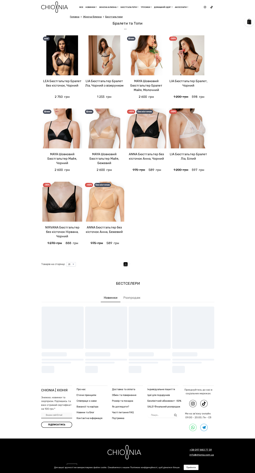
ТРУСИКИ (145, 7)
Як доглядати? (120, 406)
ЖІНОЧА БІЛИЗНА (108, 7)
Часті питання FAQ (123, 412)
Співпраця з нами (87, 400)
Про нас (81, 389)
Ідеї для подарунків (158, 395)
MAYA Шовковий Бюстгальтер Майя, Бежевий (104, 158)
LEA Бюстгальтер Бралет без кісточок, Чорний (62, 83)
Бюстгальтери (114, 16)
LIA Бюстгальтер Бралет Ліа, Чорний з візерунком (104, 83)
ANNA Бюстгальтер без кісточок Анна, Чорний (146, 156)
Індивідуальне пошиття (161, 389)
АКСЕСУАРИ (181, 7)
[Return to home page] (54, 7)
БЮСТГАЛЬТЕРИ (129, 7)
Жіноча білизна (92, 16)
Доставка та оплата (123, 389)
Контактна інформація (89, 418)
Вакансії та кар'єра (87, 406)
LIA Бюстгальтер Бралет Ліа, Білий (188, 156)
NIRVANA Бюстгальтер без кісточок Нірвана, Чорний (62, 231)
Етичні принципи (86, 395)
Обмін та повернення (124, 395)
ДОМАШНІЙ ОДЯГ (162, 7)
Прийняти (191, 467)
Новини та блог (85, 412)
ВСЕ (81, 7)
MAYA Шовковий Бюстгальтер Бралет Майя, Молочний (146, 85)
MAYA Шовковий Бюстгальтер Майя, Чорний (62, 158)
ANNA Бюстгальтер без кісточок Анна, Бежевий (104, 229)
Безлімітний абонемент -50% (164, 400)
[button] (205, 7)
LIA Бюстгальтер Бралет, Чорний (188, 83)
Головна (74, 16)
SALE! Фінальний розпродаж (163, 406)
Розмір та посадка (122, 400)
